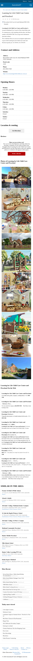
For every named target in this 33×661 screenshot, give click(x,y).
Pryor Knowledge (7, 633)
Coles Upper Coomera (8, 609)
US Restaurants (26, 652)
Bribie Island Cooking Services (13, 587)
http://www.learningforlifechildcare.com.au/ (15, 73)
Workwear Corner (7, 612)
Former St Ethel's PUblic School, (11, 490)
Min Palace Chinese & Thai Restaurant (12, 618)
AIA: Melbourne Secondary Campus (11, 623)
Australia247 (16, 5)
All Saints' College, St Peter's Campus (13, 520)
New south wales (6, 9)
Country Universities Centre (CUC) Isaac (16, 592)
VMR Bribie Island (11, 584)
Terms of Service (14, 649)
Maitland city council (15, 9)
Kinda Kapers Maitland (9, 559)
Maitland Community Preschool (11, 528)
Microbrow (5, 635)
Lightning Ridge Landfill (12, 594)
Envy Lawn (5, 630)
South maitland (24, 9)
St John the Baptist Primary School (12, 513)
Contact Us (24, 649)
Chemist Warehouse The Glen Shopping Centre (14, 628)
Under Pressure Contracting (9, 638)
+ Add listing (14, 648)
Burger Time (6, 621)
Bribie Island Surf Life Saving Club (14, 589)
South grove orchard (8, 626)
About (22, 648)
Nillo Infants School (7, 543)
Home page (5, 648)
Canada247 (17, 654)
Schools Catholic (7, 498)
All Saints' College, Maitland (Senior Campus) (15, 505)
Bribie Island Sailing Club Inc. (13, 582)
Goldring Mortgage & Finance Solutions (16, 597)
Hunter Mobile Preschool (9, 535)
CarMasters (8, 599)
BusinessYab (16, 652)
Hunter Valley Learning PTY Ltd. (11, 552)
